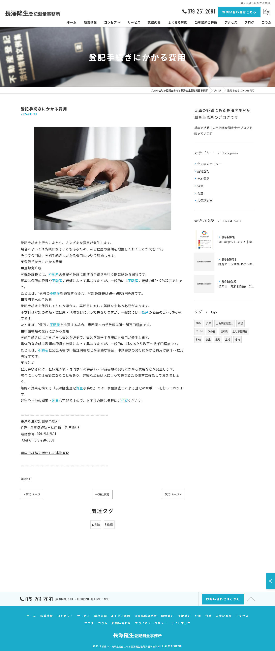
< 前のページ (32, 494)
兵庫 (208, 323)
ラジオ (199, 331)
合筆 (200, 193)
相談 (124, 400)
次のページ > (173, 494)
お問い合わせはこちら (239, 12)
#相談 (95, 524)
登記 (217, 339)
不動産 (54, 274)
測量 (79, 387)
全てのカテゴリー (209, 164)
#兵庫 (109, 524)
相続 (198, 339)
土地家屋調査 (240, 331)
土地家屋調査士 (224, 323)
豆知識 (224, 331)
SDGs (198, 323)
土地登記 (203, 178)
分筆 (200, 186)
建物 (237, 339)
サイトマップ (181, 623)
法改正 (212, 331)
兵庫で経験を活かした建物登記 (45, 452)
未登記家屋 (205, 200)
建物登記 (26, 479)
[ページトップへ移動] (251, 599)
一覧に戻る (102, 494)
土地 (227, 339)
